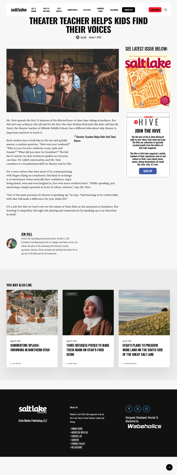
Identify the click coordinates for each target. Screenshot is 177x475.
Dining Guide (77, 428)
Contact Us (76, 436)
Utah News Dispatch (130, 363)
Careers (75, 439)
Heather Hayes (72, 363)
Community (15, 294)
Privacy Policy (78, 443)
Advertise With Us (79, 432)
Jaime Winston (16, 363)
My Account (76, 447)
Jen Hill (83, 37)
